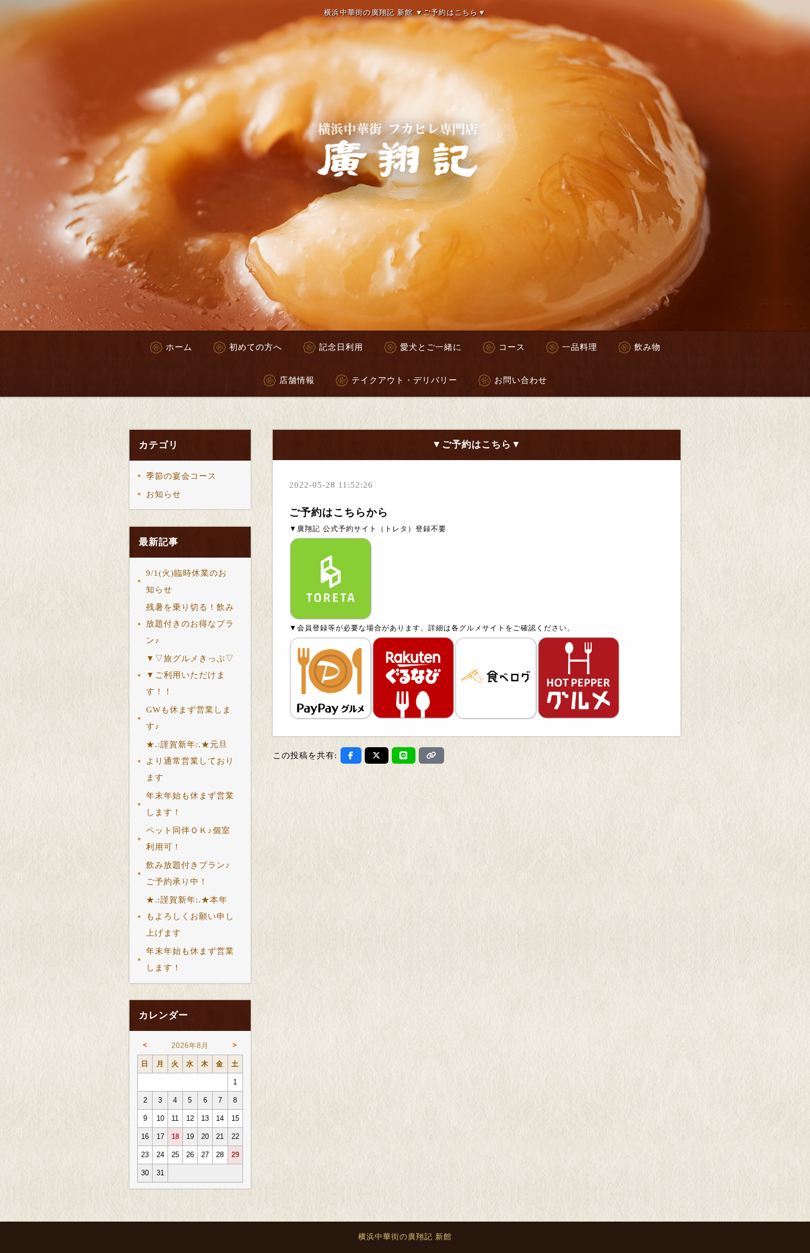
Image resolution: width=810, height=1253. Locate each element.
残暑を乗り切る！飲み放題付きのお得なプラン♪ (190, 624)
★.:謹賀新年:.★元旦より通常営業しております (190, 761)
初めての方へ (255, 347)
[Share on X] (376, 755)
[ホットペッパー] (578, 677)
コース (512, 347)
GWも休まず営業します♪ (188, 718)
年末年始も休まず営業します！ (190, 804)
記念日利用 (341, 347)
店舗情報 (297, 380)
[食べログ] (496, 677)
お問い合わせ (520, 380)
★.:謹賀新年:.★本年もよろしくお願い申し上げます (190, 916)
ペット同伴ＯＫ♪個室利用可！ (188, 838)
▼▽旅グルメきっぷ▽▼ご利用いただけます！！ (190, 675)
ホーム (179, 347)
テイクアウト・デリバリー (404, 380)
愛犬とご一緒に (431, 347)
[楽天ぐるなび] (413, 677)
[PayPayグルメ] (330, 677)
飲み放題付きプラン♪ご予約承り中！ (188, 873)
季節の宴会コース (181, 476)
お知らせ (163, 494)
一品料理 (579, 347)
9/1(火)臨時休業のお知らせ (186, 581)
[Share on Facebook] (351, 755)
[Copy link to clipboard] (431, 755)
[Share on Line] (403, 755)
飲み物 (647, 347)
